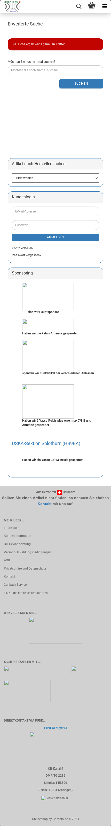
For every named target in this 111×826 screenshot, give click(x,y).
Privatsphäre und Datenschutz (25, 568)
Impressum (12, 528)
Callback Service (15, 585)
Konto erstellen (22, 248)
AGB (7, 560)
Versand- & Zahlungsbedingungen (27, 552)
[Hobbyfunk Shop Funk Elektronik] (10, 6)
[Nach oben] (97, 818)
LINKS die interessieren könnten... (27, 593)
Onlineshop (40, 819)
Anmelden (55, 237)
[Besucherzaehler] (54, 798)
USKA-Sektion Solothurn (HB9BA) (46, 443)
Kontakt (45, 504)
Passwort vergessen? (26, 255)
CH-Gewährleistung (17, 544)
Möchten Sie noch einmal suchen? (31, 62)
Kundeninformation (17, 536)
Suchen (81, 83)
